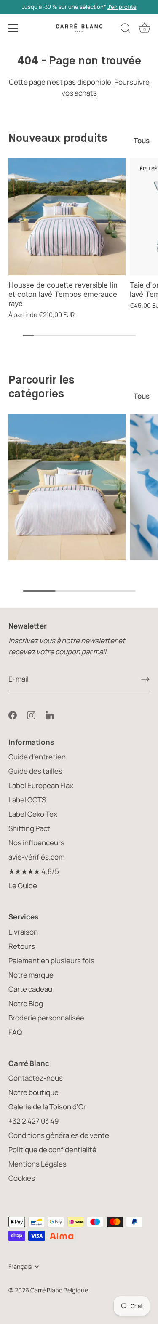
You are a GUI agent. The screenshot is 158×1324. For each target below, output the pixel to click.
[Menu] (13, 28)
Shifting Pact (29, 828)
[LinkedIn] (50, 714)
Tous (142, 140)
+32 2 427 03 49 (33, 1121)
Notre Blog (25, 1003)
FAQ (15, 1032)
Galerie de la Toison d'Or (47, 1106)
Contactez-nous (35, 1078)
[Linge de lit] (67, 487)
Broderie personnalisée (46, 1018)
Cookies (21, 1178)
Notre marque (31, 975)
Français (20, 1267)
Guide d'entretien (37, 757)
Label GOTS (27, 800)
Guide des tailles (35, 771)
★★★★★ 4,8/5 (33, 871)
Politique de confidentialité (52, 1149)
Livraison (23, 932)
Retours (21, 946)
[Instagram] (31, 714)
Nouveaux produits (57, 138)
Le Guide (22, 885)
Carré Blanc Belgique (59, 1290)
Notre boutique (33, 1092)
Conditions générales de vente (58, 1135)
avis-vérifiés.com (36, 857)
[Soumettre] (145, 679)
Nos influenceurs (36, 842)
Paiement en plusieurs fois (51, 960)
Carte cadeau (30, 989)
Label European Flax (40, 785)
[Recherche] (125, 29)
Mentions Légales (37, 1164)
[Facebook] (12, 714)
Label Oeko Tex (32, 814)
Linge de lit (67, 567)
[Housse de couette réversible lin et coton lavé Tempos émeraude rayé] (67, 216)
